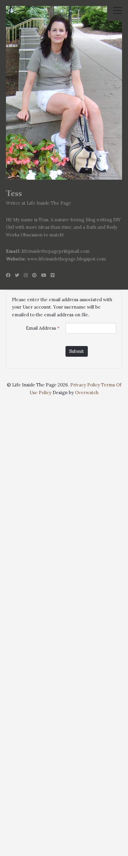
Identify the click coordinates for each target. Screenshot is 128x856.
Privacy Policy (85, 385)
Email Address (43, 328)
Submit (76, 351)
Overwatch (87, 392)
